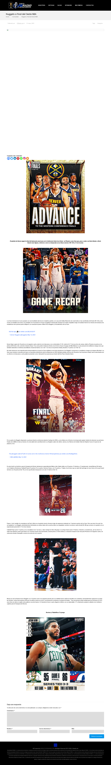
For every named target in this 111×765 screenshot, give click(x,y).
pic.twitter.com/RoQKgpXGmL (68, 454)
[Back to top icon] (55, 745)
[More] (27, 158)
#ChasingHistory (55, 454)
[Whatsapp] (21, 158)
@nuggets (15, 454)
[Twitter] (11, 158)
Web (73, 728)
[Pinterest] (18, 158)
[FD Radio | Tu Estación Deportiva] (20, 5)
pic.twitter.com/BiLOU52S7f (27, 331)
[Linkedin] (14, 158)
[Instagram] (24, 158)
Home (7, 17)
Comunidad (15, 17)
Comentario (11, 710)
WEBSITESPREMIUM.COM (47, 748)
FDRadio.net (20, 23)
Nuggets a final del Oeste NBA (30, 17)
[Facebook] (8, 158)
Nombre (9, 728)
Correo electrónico (45, 728)
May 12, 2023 (31, 335)
